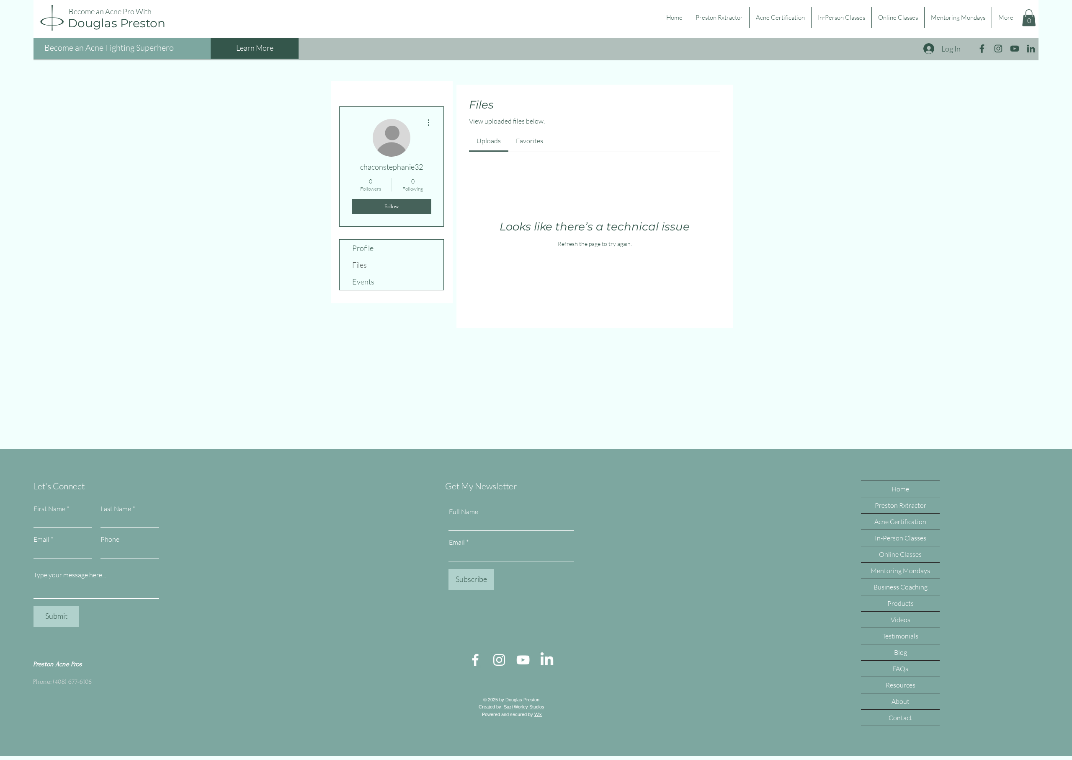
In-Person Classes (900, 538)
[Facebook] (475, 660)
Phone (109, 539)
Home (900, 489)
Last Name (115, 508)
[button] (1029, 17)
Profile (363, 248)
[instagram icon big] (998, 49)
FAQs (900, 668)
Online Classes (900, 554)
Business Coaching (901, 587)
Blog (900, 652)
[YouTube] (523, 660)
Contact (900, 717)
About (901, 701)
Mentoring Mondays (900, 570)
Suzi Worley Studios (524, 706)
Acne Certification (900, 521)
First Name (49, 508)
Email (41, 539)
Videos (900, 619)
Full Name (463, 511)
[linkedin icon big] (1031, 49)
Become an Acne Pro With (110, 11)
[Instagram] (499, 660)
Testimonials (900, 636)
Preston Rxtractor (900, 505)
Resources (900, 685)
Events (363, 281)
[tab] (488, 141)
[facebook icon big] (982, 49)
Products (900, 603)
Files (359, 264)
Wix (538, 714)
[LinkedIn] (547, 660)
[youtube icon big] (1015, 49)
